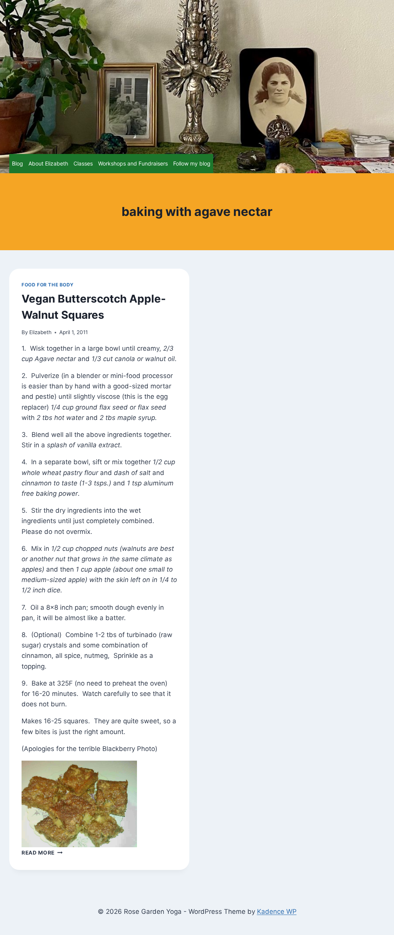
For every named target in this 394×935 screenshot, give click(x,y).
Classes (83, 163)
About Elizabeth (48, 163)
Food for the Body (47, 285)
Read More (42, 853)
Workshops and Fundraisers (133, 163)
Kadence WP (277, 911)
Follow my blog (191, 163)
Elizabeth (40, 332)
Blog (17, 163)
